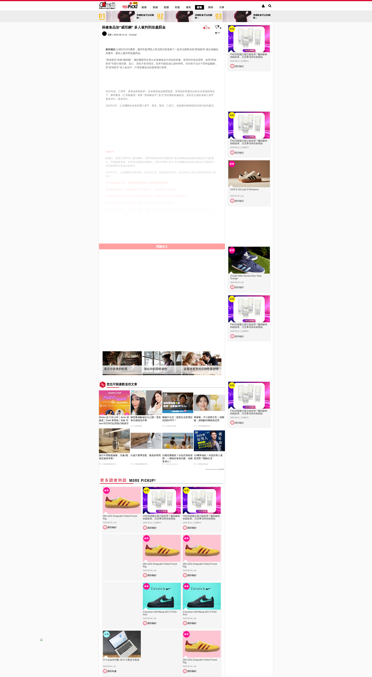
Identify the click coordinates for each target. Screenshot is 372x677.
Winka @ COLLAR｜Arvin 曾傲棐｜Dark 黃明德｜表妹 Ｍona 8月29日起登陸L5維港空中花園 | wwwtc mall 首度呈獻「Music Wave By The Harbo (114, 423)
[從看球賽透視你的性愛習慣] (202, 363)
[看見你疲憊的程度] (122, 363)
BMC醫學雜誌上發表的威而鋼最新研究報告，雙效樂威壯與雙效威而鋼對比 (147, 196)
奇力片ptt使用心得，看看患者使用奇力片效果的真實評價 (137, 183)
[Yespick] (130, 8)
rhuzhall (132, 35)
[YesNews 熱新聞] (107, 9)
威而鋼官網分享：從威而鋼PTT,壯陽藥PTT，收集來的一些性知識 (141, 189)
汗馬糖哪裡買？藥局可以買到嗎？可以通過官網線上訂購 (136, 227)
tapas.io (110, 151)
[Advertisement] (162, 78)
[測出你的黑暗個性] (162, 363)
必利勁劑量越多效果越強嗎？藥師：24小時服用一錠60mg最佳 (140, 203)
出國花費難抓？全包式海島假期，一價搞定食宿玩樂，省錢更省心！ (177, 458)
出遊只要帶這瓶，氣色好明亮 (146, 455)
